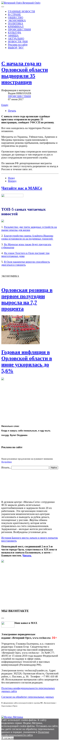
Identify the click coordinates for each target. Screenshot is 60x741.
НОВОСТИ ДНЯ (18, 41)
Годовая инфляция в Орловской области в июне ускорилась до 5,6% (26, 361)
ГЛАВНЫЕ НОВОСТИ (21, 11)
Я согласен (7, 738)
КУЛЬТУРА (14, 32)
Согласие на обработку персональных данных (27, 696)
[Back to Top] (2, 618)
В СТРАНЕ (14, 14)
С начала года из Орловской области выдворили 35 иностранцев (24, 72)
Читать (27, 555)
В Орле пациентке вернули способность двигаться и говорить (25, 263)
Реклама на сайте (18, 44)
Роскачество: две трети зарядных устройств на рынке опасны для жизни (29, 228)
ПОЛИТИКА (15, 23)
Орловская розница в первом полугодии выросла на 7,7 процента (26, 299)
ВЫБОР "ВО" (16, 47)
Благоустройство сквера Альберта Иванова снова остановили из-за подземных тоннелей (27, 237)
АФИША (13, 35)
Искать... (6, 467)
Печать (12, 110)
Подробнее (6, 462)
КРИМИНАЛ (16, 26)
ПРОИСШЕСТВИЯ (19, 29)
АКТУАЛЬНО (16, 38)
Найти (54, 467)
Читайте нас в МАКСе (21, 188)
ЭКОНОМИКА (17, 20)
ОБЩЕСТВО (15, 17)
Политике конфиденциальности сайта (25, 733)
